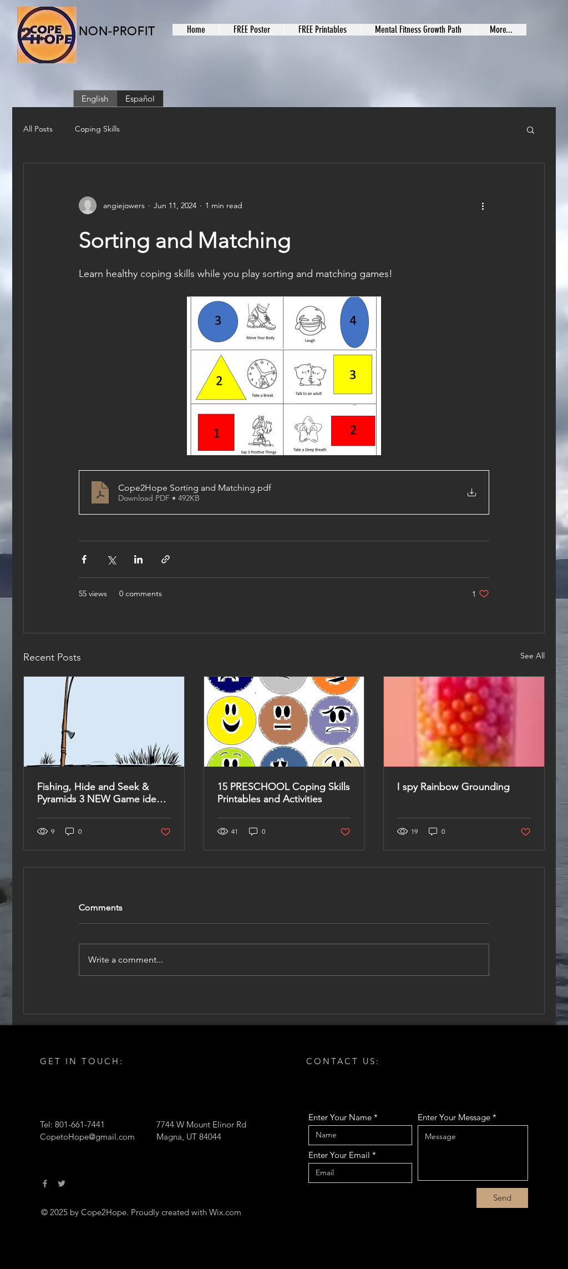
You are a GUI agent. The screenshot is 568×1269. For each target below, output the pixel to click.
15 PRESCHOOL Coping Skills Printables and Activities (283, 792)
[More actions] (482, 205)
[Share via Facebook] (84, 559)
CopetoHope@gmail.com (87, 1136)
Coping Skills (97, 129)
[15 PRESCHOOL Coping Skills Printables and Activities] (284, 722)
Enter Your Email (339, 1155)
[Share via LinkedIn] (138, 559)
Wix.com (225, 1212)
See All (532, 656)
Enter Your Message (454, 1117)
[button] (530, 129)
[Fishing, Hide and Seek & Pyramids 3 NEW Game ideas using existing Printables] (104, 722)
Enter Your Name (340, 1117)
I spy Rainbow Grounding (453, 786)
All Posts (38, 129)
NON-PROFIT (117, 31)
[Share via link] (165, 559)
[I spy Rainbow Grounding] (464, 722)
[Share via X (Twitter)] (111, 559)
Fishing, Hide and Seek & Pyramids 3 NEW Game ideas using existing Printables (101, 792)
